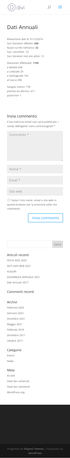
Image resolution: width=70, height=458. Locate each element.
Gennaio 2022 (15, 313)
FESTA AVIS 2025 (17, 260)
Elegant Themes (34, 448)
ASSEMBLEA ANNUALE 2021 (23, 277)
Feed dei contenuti (18, 381)
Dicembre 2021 (16, 318)
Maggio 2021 (14, 324)
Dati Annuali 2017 (17, 282)
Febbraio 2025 (15, 307)
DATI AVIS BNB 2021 (19, 266)
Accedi (11, 375)
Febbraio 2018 (15, 329)
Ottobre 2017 (15, 340)
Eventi (10, 355)
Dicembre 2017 (16, 335)
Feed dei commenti (18, 386)
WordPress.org (16, 392)
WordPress (35, 453)
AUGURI (11, 271)
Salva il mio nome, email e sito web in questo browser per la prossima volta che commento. (32, 204)
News (10, 361)
